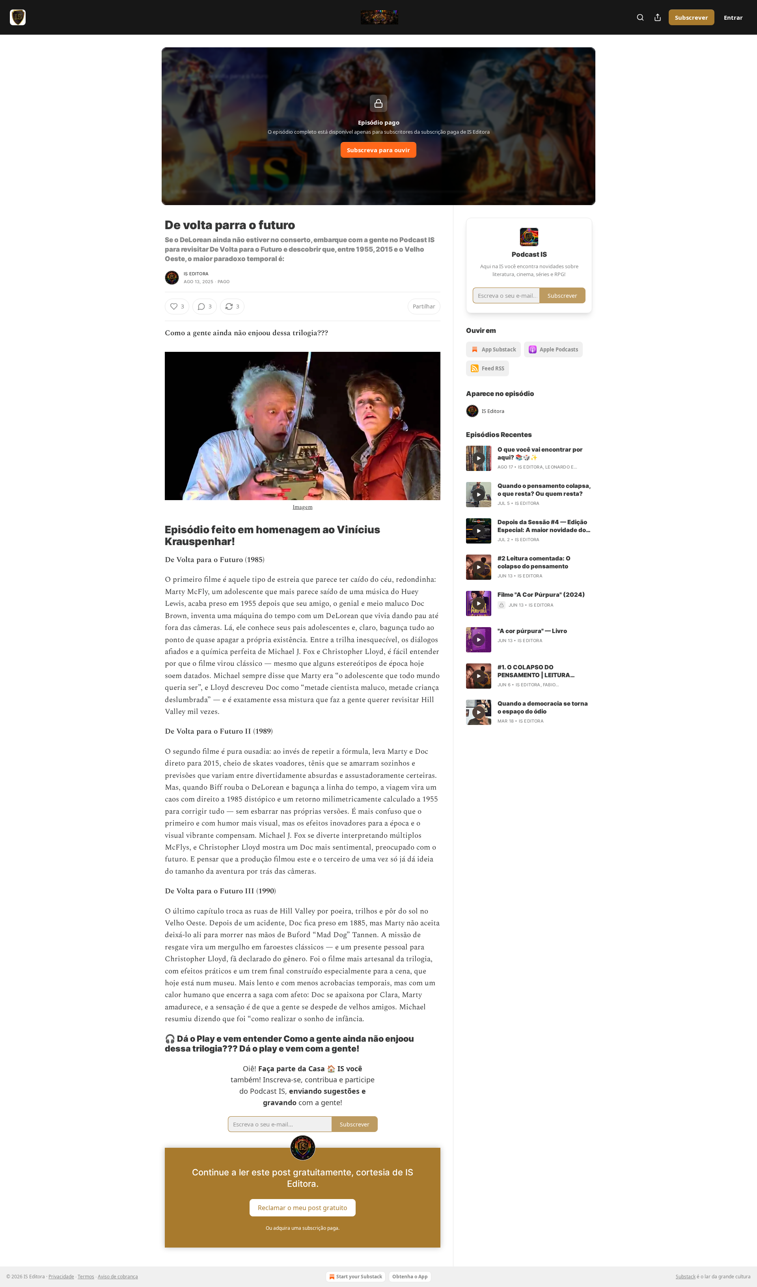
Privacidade (61, 1276)
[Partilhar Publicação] (658, 17)
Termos (86, 1276)
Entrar (733, 17)
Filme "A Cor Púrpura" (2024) (541, 594)
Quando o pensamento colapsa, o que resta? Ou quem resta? (544, 489)
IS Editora (196, 273)
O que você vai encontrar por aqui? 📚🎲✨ (540, 453)
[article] (529, 458)
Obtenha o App (410, 1276)
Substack (685, 1276)
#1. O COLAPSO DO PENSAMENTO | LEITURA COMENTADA (534, 671)
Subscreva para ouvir (378, 150)
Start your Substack (359, 1276)
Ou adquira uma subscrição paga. (302, 1228)
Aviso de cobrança (118, 1276)
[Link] (153, 535)
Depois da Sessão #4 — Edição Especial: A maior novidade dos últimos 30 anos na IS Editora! (543, 526)
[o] (478, 458)
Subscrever (691, 17)
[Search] (640, 17)
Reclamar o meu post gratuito (302, 1207)
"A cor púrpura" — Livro (532, 631)
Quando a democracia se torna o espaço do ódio (543, 707)
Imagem (302, 507)
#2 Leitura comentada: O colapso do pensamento (534, 562)
